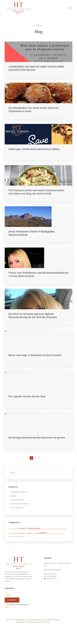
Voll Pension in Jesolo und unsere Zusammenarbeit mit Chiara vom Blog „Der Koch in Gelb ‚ (36, 192)
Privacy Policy (20, 622)
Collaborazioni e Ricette (18, 492)
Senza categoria (16, 508)
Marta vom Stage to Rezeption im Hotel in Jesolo (35, 355)
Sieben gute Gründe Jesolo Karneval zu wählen (34, 149)
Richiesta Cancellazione (42, 622)
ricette (62, 533)
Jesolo (13, 496)
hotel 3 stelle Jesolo (30, 528)
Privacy (7, 607)
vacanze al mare (12, 536)
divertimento (11, 529)
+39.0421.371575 (51, 578)
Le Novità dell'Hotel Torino (19, 504)
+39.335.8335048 (51, 576)
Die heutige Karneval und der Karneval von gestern (36, 437)
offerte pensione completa (53, 533)
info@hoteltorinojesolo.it (53, 570)
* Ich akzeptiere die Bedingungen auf (17, 606)
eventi (17, 529)
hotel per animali (57, 529)
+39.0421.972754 (51, 574)
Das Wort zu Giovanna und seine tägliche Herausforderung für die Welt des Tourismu (32, 315)
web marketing (20, 536)
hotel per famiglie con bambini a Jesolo (25, 533)
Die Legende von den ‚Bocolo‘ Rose (27, 396)
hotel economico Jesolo (46, 529)
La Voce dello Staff (16, 500)
